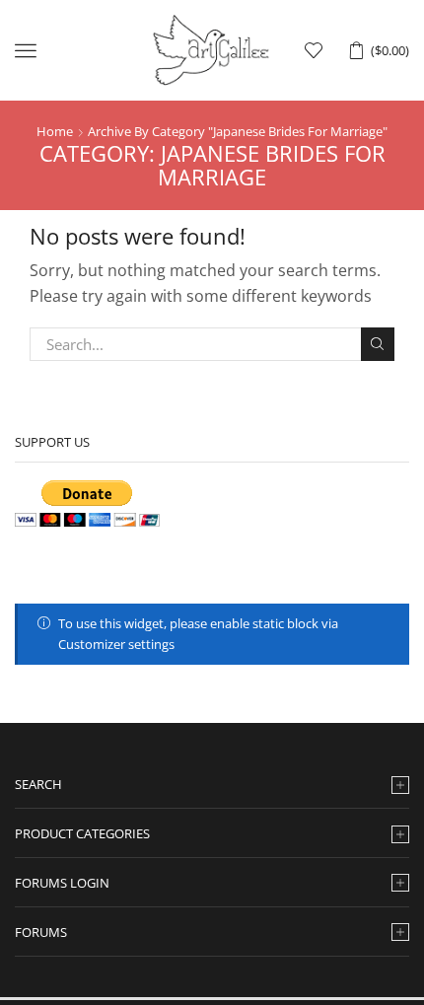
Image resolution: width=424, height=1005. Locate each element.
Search (377, 344)
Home (54, 131)
